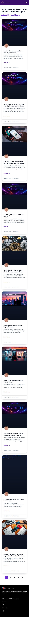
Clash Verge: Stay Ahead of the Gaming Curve (13, 381)
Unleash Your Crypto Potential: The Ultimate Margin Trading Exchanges (13, 434)
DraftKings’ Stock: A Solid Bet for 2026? (14, 216)
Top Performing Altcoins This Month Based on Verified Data (13, 271)
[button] (26, 2)
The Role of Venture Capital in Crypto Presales (13, 326)
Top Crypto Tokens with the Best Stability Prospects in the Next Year (14, 105)
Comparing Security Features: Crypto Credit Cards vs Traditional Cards (14, 555)
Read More (6, 62)
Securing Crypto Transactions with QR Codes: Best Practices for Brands (14, 162)
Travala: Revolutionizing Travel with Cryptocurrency (13, 52)
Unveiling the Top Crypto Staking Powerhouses (14, 500)
